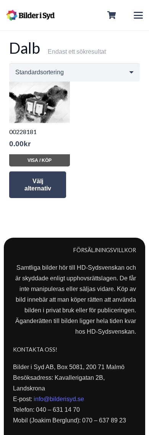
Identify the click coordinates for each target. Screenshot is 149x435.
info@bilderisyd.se (59, 399)
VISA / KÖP (40, 160)
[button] (138, 15)
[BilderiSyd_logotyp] (30, 15)
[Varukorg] (112, 15)
